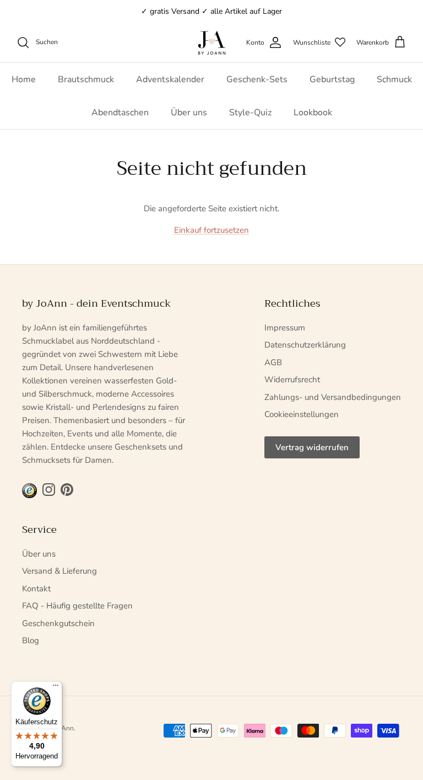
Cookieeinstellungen (301, 414)
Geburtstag (332, 79)
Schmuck (394, 79)
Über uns (189, 112)
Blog (30, 640)
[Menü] (55, 687)
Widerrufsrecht (292, 379)
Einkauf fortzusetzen (211, 230)
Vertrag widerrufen (312, 447)
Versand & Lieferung (59, 570)
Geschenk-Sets (257, 79)
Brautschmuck (86, 79)
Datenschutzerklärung (305, 344)
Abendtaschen (120, 112)
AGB (273, 362)
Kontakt (36, 588)
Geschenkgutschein (58, 623)
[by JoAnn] (212, 43)
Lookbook (313, 112)
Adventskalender (170, 79)
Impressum (284, 327)
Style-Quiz (250, 112)
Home (24, 79)
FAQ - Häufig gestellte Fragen (77, 605)
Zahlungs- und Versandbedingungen (332, 397)
